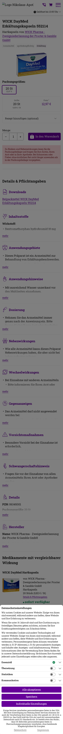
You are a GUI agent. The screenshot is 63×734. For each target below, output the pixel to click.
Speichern (31, 696)
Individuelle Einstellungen (31, 703)
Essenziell (7, 662)
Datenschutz (20, 730)
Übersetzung (8, 668)
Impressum (43, 730)
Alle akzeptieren (31, 689)
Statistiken (7, 674)
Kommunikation (10, 680)
